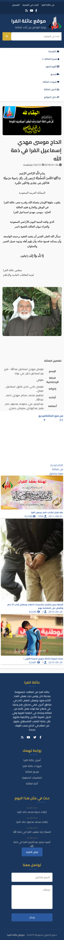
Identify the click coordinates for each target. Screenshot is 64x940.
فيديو (54, 74)
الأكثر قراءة (56, 465)
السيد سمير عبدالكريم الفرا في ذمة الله (32, 844)
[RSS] (26, 10)
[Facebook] (36, 10)
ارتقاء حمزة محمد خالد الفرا (32, 811)
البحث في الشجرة (30, 5)
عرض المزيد (32, 851)
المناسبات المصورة (32, 777)
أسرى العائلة (50, 89)
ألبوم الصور (51, 66)
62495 (33, 611)
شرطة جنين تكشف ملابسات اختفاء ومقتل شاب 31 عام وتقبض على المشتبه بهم (35, 606)
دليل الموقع (50, 97)
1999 (41, 516)
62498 (29, 516)
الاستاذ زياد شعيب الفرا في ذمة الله (32, 831)
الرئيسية (52, 51)
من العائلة (57, 469)
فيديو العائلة (32, 771)
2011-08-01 (55, 516)
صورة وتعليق (56, 473)
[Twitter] (34, 737)
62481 (33, 662)
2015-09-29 (55, 662)
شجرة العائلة (50, 59)
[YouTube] (31, 10)
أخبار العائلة (32, 783)
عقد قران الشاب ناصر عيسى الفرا (47, 512)
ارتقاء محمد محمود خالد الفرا (32, 821)
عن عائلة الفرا (48, 5)
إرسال (32, 917)
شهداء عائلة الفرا (32, 766)
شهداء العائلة (50, 82)
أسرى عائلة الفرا (32, 760)
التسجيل (16, 5)
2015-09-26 (55, 611)
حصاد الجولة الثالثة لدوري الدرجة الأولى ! (43, 659)
